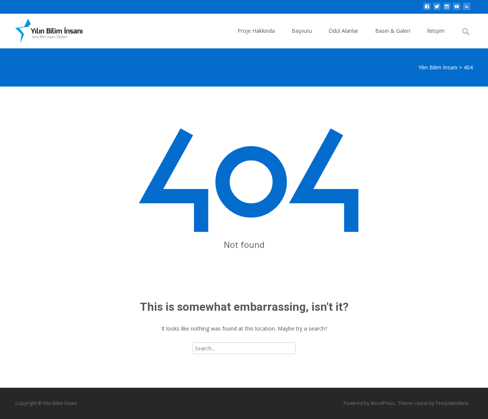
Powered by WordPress (370, 403)
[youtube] (457, 8)
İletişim (436, 30)
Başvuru (302, 30)
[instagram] (447, 8)
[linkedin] (466, 8)
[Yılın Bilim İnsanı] (42, 29)
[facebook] (427, 8)
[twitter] (437, 8)
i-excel (421, 403)
